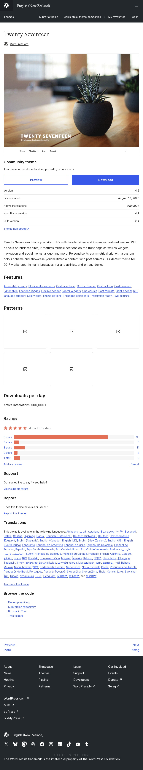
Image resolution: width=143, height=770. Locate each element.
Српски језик (115, 571)
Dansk (40, 536)
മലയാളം (108, 562)
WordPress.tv (84, 686)
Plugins (43, 679)
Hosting (9, 679)
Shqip (102, 571)
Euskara (115, 549)
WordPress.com (16, 698)
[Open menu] (137, 5)
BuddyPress (14, 718)
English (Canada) (50, 540)
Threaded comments (76, 295)
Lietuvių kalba (47, 562)
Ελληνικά (9, 540)
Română (49, 571)
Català (8, 536)
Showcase (46, 666)
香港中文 (74, 576)
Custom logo (105, 286)
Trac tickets (15, 615)
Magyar (66, 558)
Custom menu (122, 286)
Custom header (86, 286)
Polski (105, 567)
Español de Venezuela (95, 549)
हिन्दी (24, 558)
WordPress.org (19, 44)
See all (135, 464)
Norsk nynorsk (91, 567)
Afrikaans (72, 531)
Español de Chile (74, 544)
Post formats (106, 290)
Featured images (29, 290)
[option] (25, 331)
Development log (19, 602)
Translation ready (101, 295)
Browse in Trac (17, 611)
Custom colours (65, 286)
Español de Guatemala (40, 549)
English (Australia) (27, 540)
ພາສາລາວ (32, 562)
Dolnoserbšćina (119, 536)
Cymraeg (29, 536)
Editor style (11, 290)
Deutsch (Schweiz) (85, 536)
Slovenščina (89, 571)
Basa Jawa (109, 558)
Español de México (68, 549)
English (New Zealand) (92, 540)
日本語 (97, 558)
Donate (115, 679)
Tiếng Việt (49, 576)
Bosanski (130, 531)
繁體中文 (91, 576)
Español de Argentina (49, 544)
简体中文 (62, 576)
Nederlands (73, 567)
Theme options (52, 295)
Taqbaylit (9, 562)
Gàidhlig (115, 553)
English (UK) (69, 540)
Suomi (30, 553)
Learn (77, 666)
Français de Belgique (48, 553)
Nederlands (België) (52, 567)
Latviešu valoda (67, 562)
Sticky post (34, 295)
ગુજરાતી (8, 558)
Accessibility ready (15, 286)
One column (89, 290)
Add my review (13, 464)
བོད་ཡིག (119, 531)
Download (105, 180)
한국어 (21, 562)
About (8, 666)
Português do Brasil (16, 571)
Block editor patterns (41, 286)
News (8, 673)
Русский (60, 571)
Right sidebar (124, 290)
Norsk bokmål (22, 567)
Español (20, 549)
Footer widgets (71, 290)
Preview (36, 180)
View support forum (16, 488)
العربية (83, 531)
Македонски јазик (89, 562)
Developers (81, 679)
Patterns (44, 686)
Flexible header (51, 290)
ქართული (123, 558)
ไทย (6, 576)
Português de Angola (123, 567)
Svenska (130, 571)
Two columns (121, 295)
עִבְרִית (17, 558)
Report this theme (15, 513)
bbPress (11, 711)
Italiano (87, 558)
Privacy (9, 686)
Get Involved (117, 666)
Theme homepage (15, 228)
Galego (126, 553)
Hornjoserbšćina (50, 558)
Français (93, 553)
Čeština (17, 536)
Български (108, 531)
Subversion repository (22, 606)
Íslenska (77, 558)
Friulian (104, 553)
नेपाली (35, 567)
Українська (27, 576)
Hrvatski (33, 558)
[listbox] (71, 350)
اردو (38, 576)
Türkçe (14, 576)
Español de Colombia (100, 544)
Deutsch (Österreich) (59, 536)
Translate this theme (16, 584)
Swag (114, 686)
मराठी (117, 562)
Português (35, 571)
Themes (9, 16)
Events (113, 673)
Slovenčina (74, 571)
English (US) (115, 540)
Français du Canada (75, 553)
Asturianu (93, 531)
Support (78, 673)
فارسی (8, 553)
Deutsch (103, 536)
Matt (9, 705)
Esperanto (28, 544)
